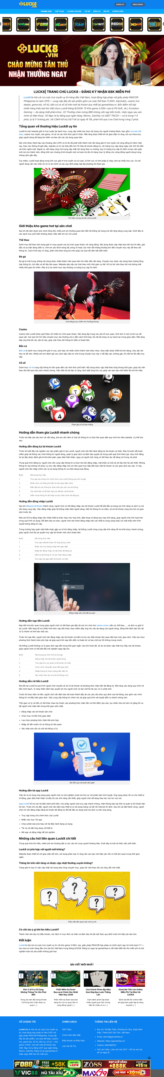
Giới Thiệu (66, 1029)
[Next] (145, 991)
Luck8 (22, 945)
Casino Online (74, 11)
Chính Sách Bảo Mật (71, 1035)
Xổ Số (87, 11)
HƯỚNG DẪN (117, 11)
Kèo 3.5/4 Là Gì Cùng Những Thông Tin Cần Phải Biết (33, 992)
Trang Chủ (46, 11)
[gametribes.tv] (31, 4)
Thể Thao (59, 11)
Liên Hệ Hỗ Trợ (69, 1046)
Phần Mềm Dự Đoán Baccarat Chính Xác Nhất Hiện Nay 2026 (66, 992)
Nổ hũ (106, 11)
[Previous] (18, 991)
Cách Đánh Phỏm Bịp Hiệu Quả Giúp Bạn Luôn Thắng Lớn (98, 992)
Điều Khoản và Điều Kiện (73, 1040)
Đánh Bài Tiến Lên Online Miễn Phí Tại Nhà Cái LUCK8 (131, 992)
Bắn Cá (96, 11)
